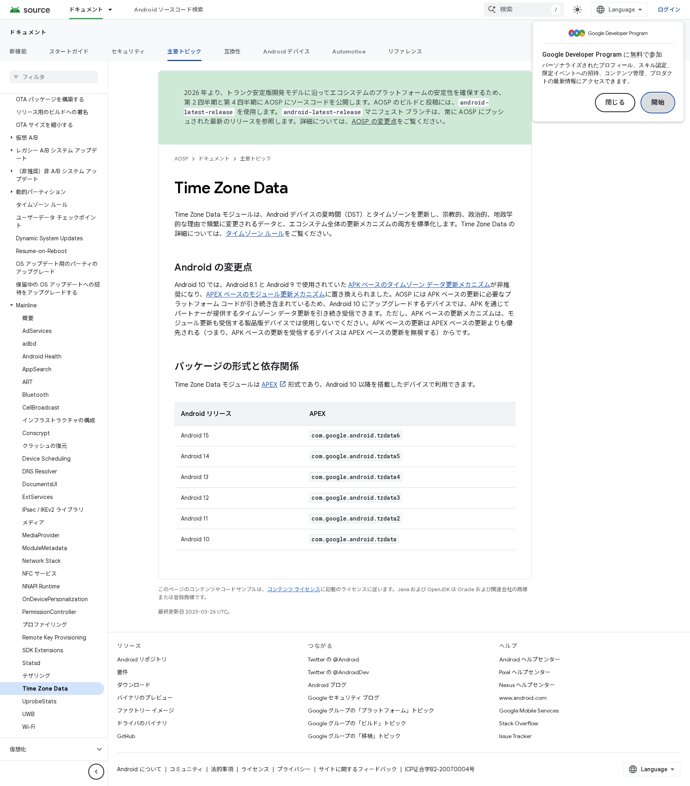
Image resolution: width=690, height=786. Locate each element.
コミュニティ (186, 769)
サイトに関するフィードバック (358, 769)
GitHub (126, 736)
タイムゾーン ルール (255, 234)
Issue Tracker (515, 736)
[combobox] (524, 9)
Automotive (349, 51)
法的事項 (222, 769)
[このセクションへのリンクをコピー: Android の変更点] (260, 268)
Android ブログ (327, 685)
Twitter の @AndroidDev (338, 672)
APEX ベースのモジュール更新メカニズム (265, 295)
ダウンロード (134, 685)
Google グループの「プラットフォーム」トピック (371, 710)
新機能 (18, 51)
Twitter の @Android (333, 659)
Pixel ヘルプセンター (525, 672)
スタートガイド (69, 51)
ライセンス (255, 769)
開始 (657, 103)
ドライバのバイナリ (142, 723)
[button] (52, 137)
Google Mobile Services (529, 710)
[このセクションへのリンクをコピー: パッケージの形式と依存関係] (307, 367)
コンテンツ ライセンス (293, 589)
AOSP (181, 158)
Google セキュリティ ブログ (343, 697)
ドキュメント (86, 9)
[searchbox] (54, 77)
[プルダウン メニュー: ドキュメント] (114, 9)
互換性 (232, 51)
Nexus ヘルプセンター (527, 685)
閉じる (615, 103)
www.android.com (523, 697)
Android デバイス (286, 51)
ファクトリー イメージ (145, 710)
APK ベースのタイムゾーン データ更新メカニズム (419, 285)
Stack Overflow (518, 723)
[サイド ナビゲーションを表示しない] (96, 772)
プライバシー (294, 769)
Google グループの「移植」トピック (354, 736)
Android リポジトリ (142, 659)
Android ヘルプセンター (529, 659)
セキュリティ (128, 51)
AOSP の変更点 (374, 122)
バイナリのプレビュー (145, 697)
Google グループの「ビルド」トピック (357, 723)
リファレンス (405, 51)
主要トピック (184, 51)
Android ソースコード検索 (168, 9)
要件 (122, 672)
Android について (139, 769)
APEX (270, 385)
